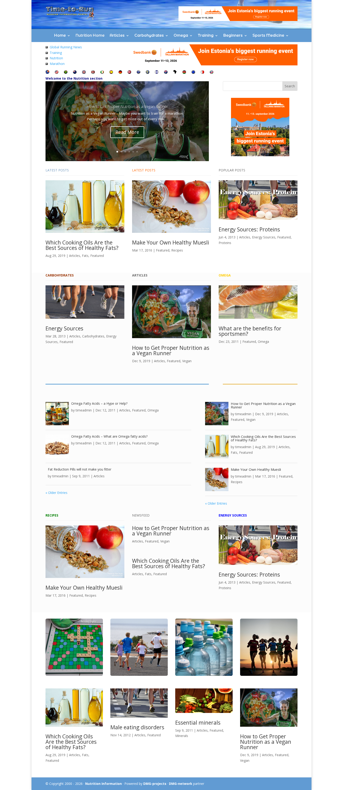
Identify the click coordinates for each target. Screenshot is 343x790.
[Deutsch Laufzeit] (120, 72)
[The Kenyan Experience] (184, 72)
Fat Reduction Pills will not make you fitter (79, 469)
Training (206, 35)
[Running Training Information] (47, 63)
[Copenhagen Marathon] (129, 72)
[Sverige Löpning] (147, 72)
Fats (85, 255)
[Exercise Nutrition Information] (47, 58)
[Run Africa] (175, 72)
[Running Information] (47, 72)
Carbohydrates (149, 35)
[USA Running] (56, 72)
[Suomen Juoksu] (138, 72)
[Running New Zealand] (75, 72)
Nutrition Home (90, 35)
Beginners (233, 35)
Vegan (187, 361)
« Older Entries (56, 492)
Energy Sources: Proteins (249, 229)
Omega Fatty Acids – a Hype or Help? (99, 403)
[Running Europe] (193, 72)
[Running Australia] (166, 72)
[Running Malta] (202, 72)
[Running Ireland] (102, 72)
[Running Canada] (93, 72)
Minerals (181, 735)
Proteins (225, 243)
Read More (127, 132)
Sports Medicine (268, 35)
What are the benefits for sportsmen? (250, 331)
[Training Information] (47, 52)
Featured (97, 255)
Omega (181, 35)
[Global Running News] (47, 47)
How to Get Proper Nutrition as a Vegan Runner (127, 106)
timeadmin (84, 410)
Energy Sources (263, 237)
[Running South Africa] (65, 72)
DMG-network (180, 783)
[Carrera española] (111, 72)
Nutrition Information (103, 783)
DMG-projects (154, 783)
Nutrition (56, 58)
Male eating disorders (137, 727)
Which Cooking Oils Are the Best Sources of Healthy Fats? (82, 245)
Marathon (57, 63)
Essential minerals (197, 722)
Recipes (177, 250)
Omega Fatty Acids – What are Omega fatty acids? (109, 436)
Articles (117, 35)
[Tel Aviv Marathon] (156, 72)
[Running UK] (84, 72)
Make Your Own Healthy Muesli (170, 242)
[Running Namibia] (211, 72)
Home (60, 35)
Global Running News (66, 47)
